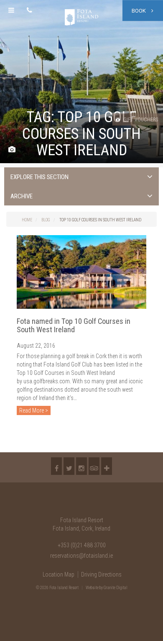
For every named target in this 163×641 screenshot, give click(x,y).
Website (92, 587)
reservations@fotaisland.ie (81, 555)
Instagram (81, 466)
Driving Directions (101, 574)
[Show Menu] (11, 10)
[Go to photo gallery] (12, 150)
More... (106, 466)
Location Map (58, 574)
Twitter (69, 466)
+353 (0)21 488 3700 (82, 545)
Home (27, 220)
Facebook (56, 466)
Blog (45, 220)
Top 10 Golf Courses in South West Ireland (100, 220)
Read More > (33, 410)
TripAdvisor (94, 466)
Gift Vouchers (140, 120)
